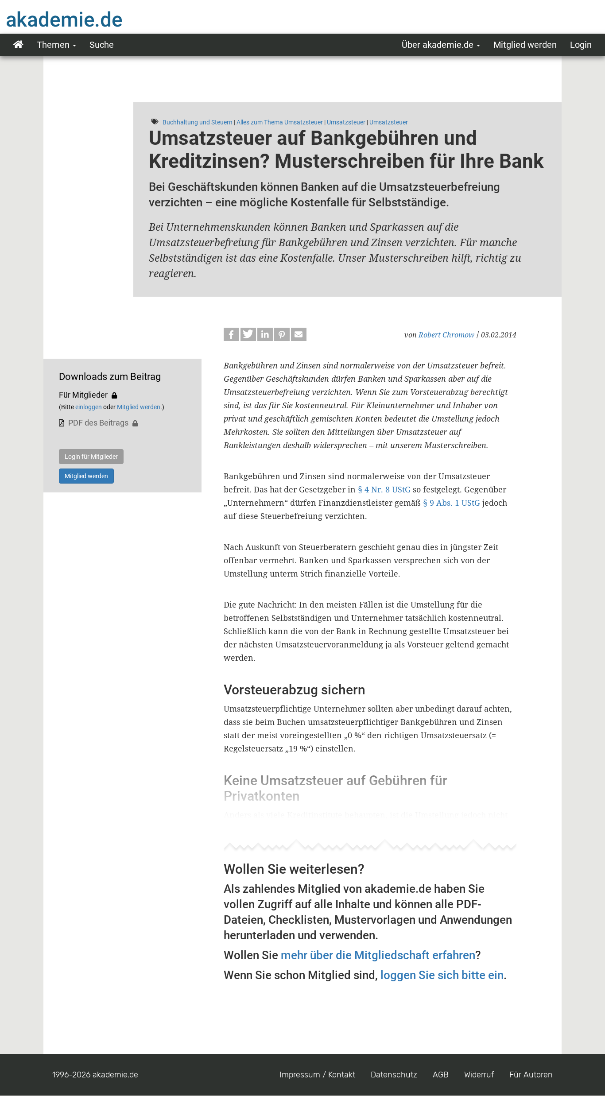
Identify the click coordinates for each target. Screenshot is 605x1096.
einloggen (88, 407)
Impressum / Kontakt (317, 1075)
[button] (231, 334)
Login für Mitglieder (91, 456)
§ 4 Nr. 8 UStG (384, 489)
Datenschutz (394, 1075)
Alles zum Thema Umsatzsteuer (280, 122)
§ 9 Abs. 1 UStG (451, 502)
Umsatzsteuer (346, 122)
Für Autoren (531, 1075)
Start (18, 45)
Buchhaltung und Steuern (198, 122)
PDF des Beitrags (98, 422)
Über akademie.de (439, 44)
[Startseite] (82, 19)
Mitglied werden (525, 44)
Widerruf (479, 1075)
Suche (101, 44)
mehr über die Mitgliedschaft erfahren (378, 955)
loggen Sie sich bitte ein (442, 975)
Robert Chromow (446, 335)
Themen (54, 44)
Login (581, 44)
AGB (441, 1075)
